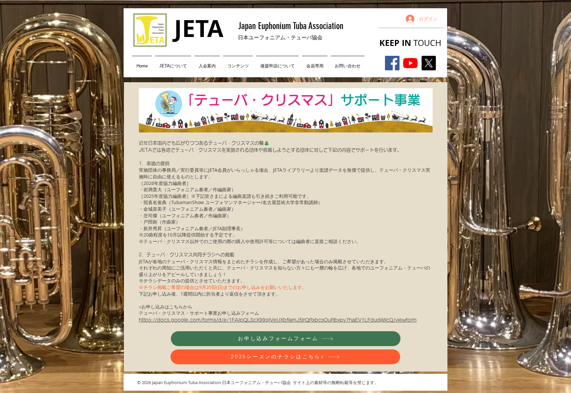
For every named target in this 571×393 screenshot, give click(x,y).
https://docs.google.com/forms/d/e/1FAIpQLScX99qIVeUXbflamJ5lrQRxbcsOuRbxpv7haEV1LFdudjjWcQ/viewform (278, 320)
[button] (173, 63)
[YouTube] (410, 63)
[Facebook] (392, 63)
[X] (428, 63)
